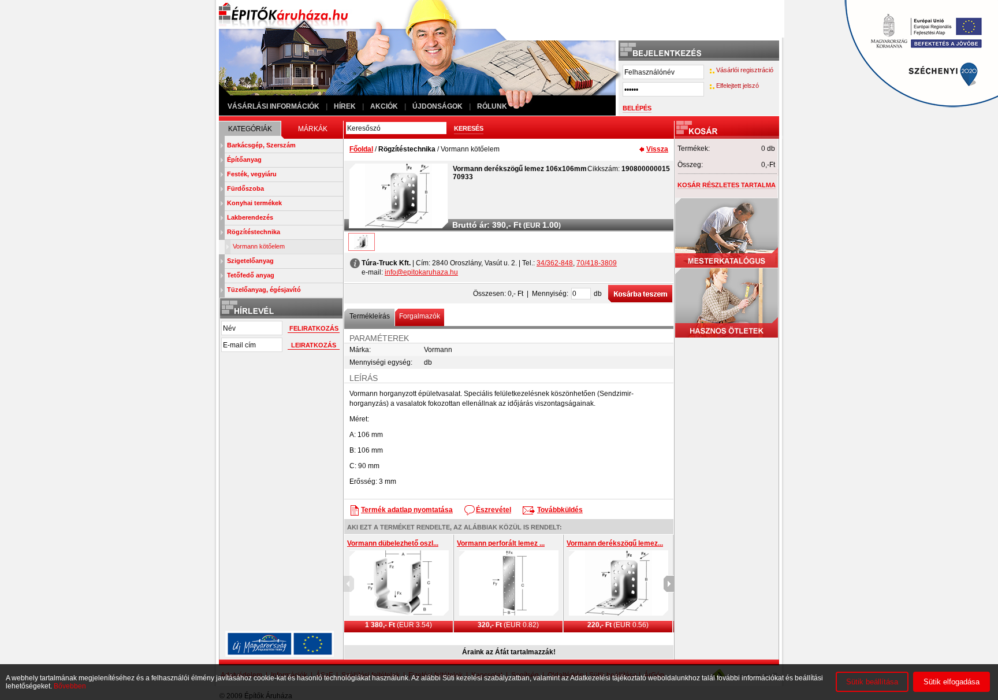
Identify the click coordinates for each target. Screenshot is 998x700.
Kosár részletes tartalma (726, 185)
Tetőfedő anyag (250, 275)
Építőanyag (244, 159)
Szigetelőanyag (250, 260)
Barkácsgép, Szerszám (261, 145)
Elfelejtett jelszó (737, 85)
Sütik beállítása (872, 681)
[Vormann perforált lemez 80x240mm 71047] (508, 583)
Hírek (345, 106)
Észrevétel (493, 510)
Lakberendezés (250, 217)
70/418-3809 (596, 263)
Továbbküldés (560, 510)
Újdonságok (437, 106)
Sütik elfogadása (951, 681)
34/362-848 (555, 263)
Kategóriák (250, 129)
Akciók (384, 106)
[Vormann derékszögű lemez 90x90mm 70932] (618, 583)
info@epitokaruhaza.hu (421, 272)
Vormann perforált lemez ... (501, 543)
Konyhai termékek (254, 202)
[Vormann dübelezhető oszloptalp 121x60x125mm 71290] (399, 583)
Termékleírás (369, 316)
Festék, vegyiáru (252, 174)
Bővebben (70, 686)
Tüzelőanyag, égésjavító (264, 289)
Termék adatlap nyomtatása (407, 510)
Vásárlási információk (273, 106)
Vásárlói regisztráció (744, 69)
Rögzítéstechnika (253, 231)
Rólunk (492, 106)
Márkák (312, 129)
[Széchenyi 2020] (914, 113)
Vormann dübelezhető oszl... (392, 543)
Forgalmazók (419, 316)
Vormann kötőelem (259, 246)
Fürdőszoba (245, 188)
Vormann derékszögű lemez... (615, 543)
